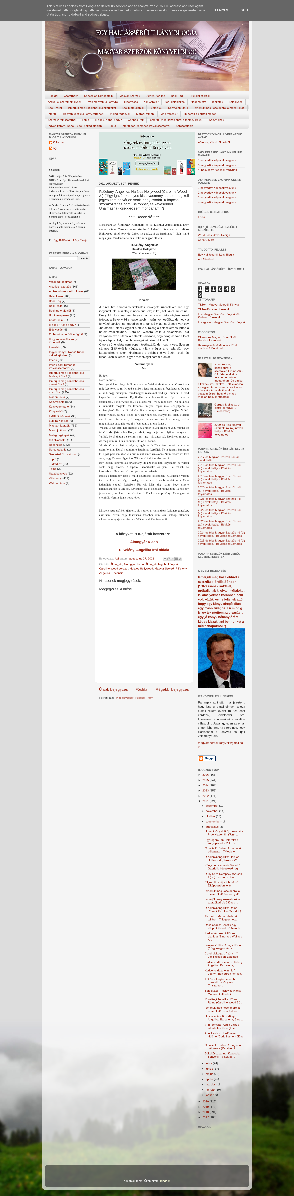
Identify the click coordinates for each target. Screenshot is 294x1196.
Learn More (224, 10)
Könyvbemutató (178, 107)
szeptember (213, 821)
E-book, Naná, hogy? (108, 119)
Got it (243, 10)
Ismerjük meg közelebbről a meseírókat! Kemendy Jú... (223, 892)
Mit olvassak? (169, 113)
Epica (201, 217)
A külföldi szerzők (199, 95)
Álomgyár (116, 564)
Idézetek (217, 101)
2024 (206, 785)
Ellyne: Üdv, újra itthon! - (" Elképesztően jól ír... (221, 884)
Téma (85, 119)
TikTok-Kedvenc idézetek (214, 309)
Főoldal (53, 95)
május (210, 1073)
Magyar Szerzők (129, 95)
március (211, 1084)
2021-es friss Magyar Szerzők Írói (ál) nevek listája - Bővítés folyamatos (219, 502)
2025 (206, 780)
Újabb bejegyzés (113, 689)
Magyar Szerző (164, 568)
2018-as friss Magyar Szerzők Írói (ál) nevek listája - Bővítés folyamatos (219, 468)
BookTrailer (55, 107)
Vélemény (55, 478)
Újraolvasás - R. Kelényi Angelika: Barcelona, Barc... (224, 1018)
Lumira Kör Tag (155, 95)
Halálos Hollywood (141, 568)
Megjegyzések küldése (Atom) (135, 697)
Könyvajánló (56, 401)
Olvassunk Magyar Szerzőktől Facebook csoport (217, 339)
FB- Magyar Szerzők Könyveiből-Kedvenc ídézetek (219, 316)
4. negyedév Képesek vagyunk (217, 169)
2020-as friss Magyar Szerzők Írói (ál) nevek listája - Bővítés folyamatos (228, 429)
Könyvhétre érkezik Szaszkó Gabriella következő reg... (222, 867)
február (211, 1089)
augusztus (212, 826)
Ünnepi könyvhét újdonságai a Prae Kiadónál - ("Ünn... (224, 833)
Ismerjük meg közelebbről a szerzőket (92, 107)
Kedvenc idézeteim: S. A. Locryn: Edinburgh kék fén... (224, 972)
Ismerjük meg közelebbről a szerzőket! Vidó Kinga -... (222, 901)
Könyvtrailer (151, 101)
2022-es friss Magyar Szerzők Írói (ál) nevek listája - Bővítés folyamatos (219, 513)
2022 (206, 795)
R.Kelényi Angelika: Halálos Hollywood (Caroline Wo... (223, 858)
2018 (206, 1112)
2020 (206, 1101)
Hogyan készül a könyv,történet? (83, 113)
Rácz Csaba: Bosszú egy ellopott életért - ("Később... (223, 926)
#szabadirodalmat (60, 281)
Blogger (165, 1180)
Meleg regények (120, 113)
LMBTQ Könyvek (59, 416)
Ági (55, 148)
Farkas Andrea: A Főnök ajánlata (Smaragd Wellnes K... (223, 936)
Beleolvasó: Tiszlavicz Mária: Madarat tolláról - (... (223, 992)
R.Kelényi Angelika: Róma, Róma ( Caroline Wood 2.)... (224, 909)
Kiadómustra (198, 101)
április (210, 1079)
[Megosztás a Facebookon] (176, 559)
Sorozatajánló (184, 125)
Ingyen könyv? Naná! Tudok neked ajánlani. (75, 125)
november (212, 810)
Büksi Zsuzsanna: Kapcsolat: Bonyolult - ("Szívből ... (223, 1055)
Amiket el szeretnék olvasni (65, 101)
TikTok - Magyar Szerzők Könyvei (219, 304)
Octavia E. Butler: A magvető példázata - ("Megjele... (223, 850)
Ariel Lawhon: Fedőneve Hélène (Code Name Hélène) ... (225, 1036)
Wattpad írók (136, 119)
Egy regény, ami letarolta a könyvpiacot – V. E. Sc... (222, 841)
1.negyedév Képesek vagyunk (217, 160)
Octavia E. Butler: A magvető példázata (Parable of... (223, 1047)
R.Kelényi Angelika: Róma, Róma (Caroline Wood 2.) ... (224, 1001)
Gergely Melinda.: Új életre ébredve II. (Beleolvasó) (227, 408)
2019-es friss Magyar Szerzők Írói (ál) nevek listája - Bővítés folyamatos (219, 479)
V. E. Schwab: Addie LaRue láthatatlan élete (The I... (222, 1026)
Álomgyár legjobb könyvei (161, 564)
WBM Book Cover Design (214, 235)
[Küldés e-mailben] (165, 559)
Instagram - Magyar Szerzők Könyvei (221, 322)
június (210, 1068)
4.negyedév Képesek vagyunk (217, 202)
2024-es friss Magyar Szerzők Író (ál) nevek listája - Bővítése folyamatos (221, 534)
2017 (206, 1117)
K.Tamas (58, 142)
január (210, 1094)
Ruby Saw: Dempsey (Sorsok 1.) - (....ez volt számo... (223, 875)
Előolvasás (131, 101)
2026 (206, 774)
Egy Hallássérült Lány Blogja (70, 240)
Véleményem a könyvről (103, 101)
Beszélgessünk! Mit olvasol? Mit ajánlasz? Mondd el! (218, 347)
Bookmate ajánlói (133, 107)
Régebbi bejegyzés (172, 689)
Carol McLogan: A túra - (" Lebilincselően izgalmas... (222, 955)
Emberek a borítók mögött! (200, 113)
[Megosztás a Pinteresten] (180, 559)
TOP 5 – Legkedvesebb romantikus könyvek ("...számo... (220, 982)
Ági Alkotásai (206, 259)
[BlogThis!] (169, 559)
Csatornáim (71, 95)
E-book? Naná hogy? (62, 324)
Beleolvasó (236, 101)
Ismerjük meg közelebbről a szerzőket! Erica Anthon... (222, 1009)
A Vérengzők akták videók (214, 142)
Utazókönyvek (58, 473)
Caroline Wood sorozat (113, 568)
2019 (206, 1106)
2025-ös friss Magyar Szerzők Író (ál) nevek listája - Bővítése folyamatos (221, 542)
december (212, 805)
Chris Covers (206, 239)
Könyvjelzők (216, 119)
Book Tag (177, 95)
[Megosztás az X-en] (173, 559)
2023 (206, 790)
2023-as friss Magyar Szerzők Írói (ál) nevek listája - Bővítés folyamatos (219, 524)
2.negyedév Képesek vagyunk (217, 192)
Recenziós (55, 444)
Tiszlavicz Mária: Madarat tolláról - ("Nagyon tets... (221, 918)
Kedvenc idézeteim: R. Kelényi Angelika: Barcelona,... (224, 964)
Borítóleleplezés (174, 101)
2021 (206, 801)
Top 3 (112, 125)
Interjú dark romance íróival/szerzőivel (146, 125)
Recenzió (117, 573)
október (211, 816)
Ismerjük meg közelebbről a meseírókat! (219, 107)
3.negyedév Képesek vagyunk (217, 165)
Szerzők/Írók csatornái (62, 119)
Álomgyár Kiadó (134, 564)
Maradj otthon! (145, 113)
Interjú (53, 360)
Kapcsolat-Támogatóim (99, 95)
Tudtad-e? (155, 107)
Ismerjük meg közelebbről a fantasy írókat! (176, 119)
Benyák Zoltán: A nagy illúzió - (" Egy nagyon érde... (224, 947)
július (209, 1063)
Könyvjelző (56, 411)
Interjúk (52, 113)
